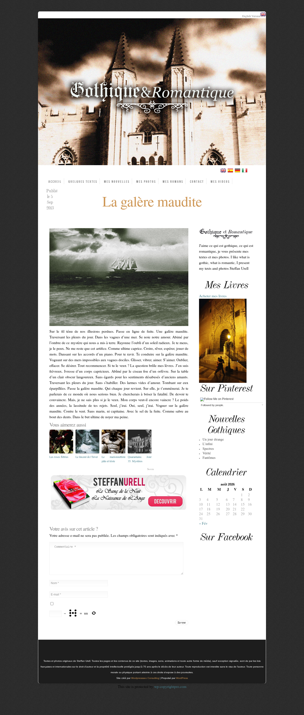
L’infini (208, 443)
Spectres (208, 448)
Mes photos (146, 182)
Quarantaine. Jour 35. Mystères (140, 459)
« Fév (203, 523)
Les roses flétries (58, 457)
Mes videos (220, 182)
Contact (197, 182)
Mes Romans (173, 182)
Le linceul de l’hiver (87, 457)
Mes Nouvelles (117, 182)
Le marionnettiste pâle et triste (113, 459)
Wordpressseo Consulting (145, 678)
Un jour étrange (213, 439)
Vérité (207, 453)
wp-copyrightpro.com (170, 686)
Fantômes (209, 457)
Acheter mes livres (213, 295)
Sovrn (150, 469)
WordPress (182, 678)
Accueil (55, 182)
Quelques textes (82, 182)
